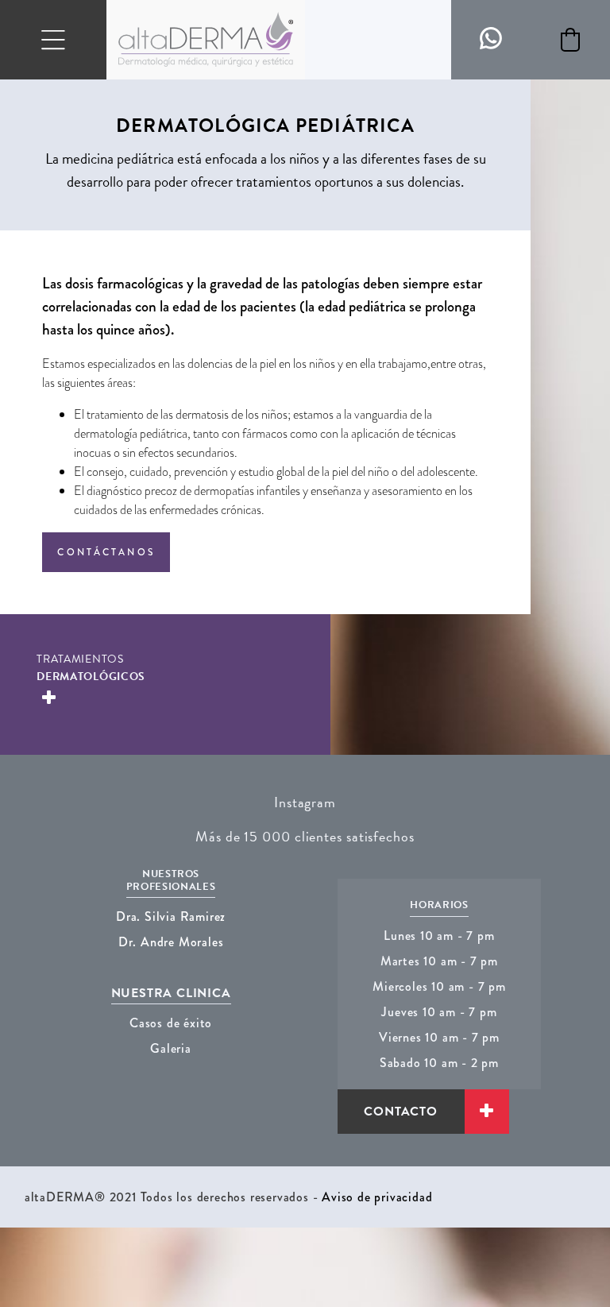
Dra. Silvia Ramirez (171, 916)
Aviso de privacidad (377, 1197)
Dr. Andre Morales (171, 942)
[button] (570, 39)
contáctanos (105, 552)
